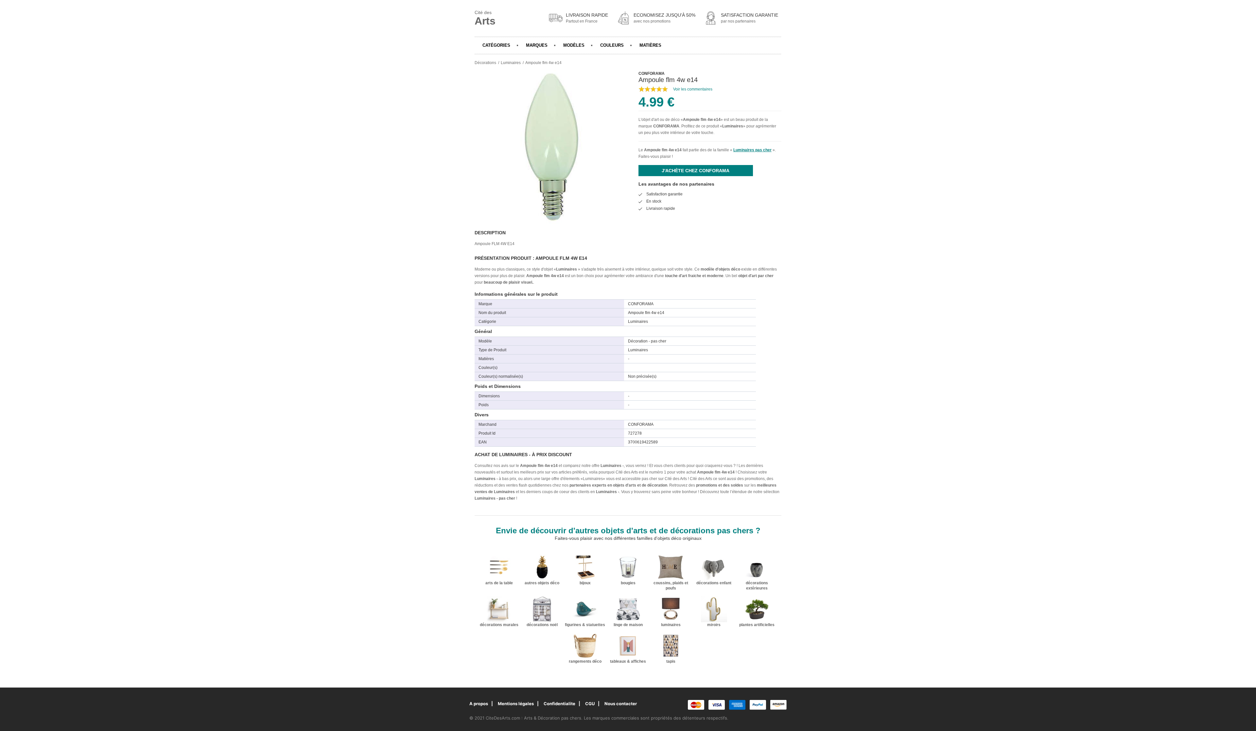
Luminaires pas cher (752, 150)
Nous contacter (620, 703)
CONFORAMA (666, 126)
